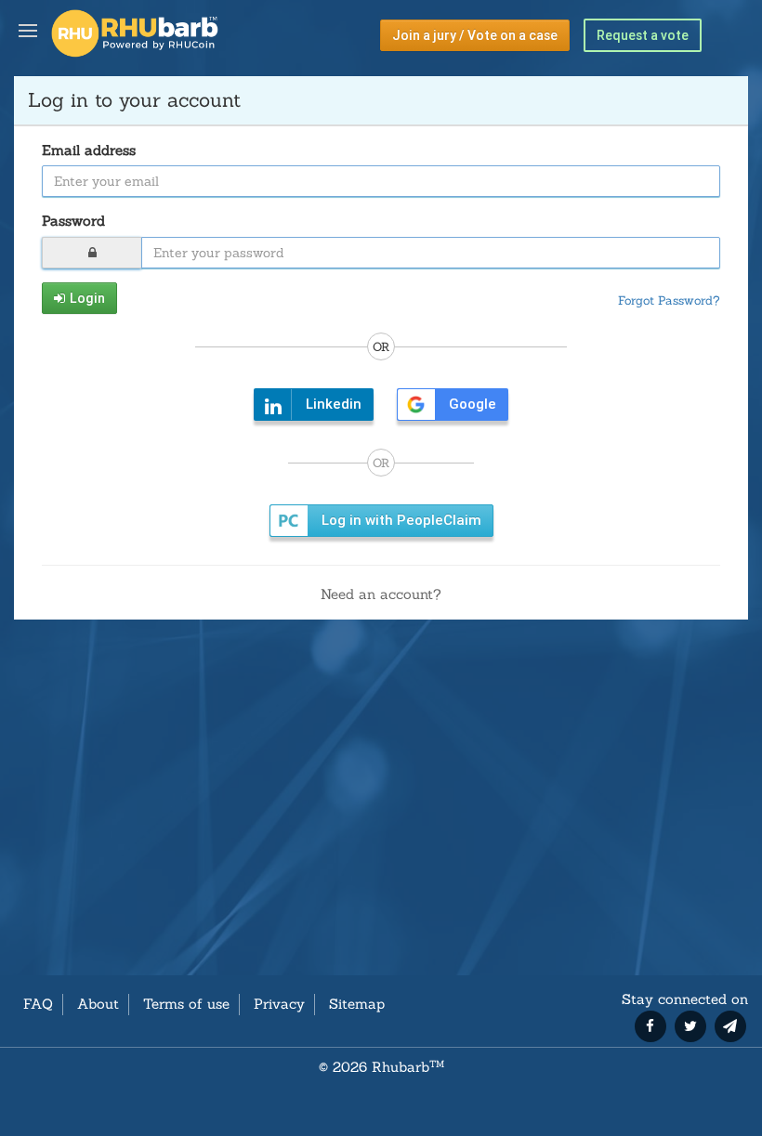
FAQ (38, 1003)
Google (472, 404)
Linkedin (333, 404)
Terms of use (186, 1003)
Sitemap (357, 1003)
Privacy (279, 1003)
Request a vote (643, 35)
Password (73, 220)
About (98, 1003)
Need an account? (381, 594)
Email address (89, 150)
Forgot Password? (669, 300)
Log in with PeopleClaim (401, 520)
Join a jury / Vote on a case (475, 35)
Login (87, 298)
